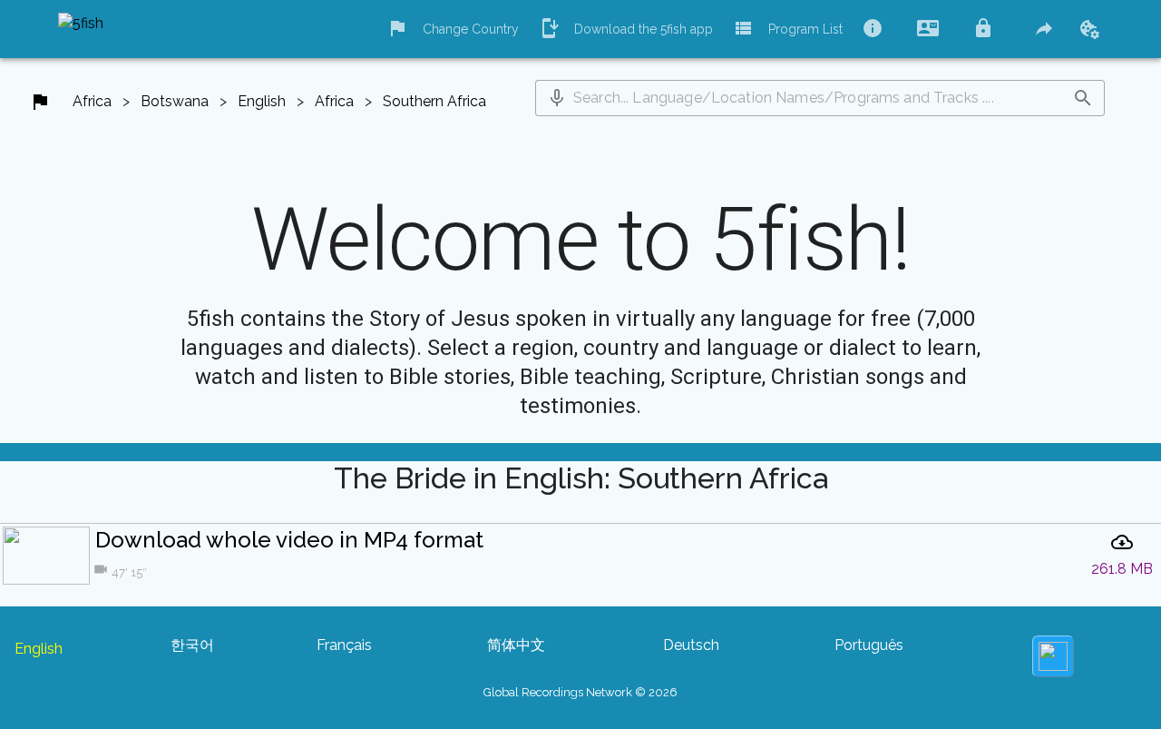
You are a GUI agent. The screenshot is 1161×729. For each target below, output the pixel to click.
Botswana (175, 101)
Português (868, 645)
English (262, 101)
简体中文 (516, 645)
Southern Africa (434, 101)
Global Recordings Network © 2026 (580, 692)
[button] (557, 98)
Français (344, 645)
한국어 (192, 645)
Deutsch (691, 645)
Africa (92, 101)
